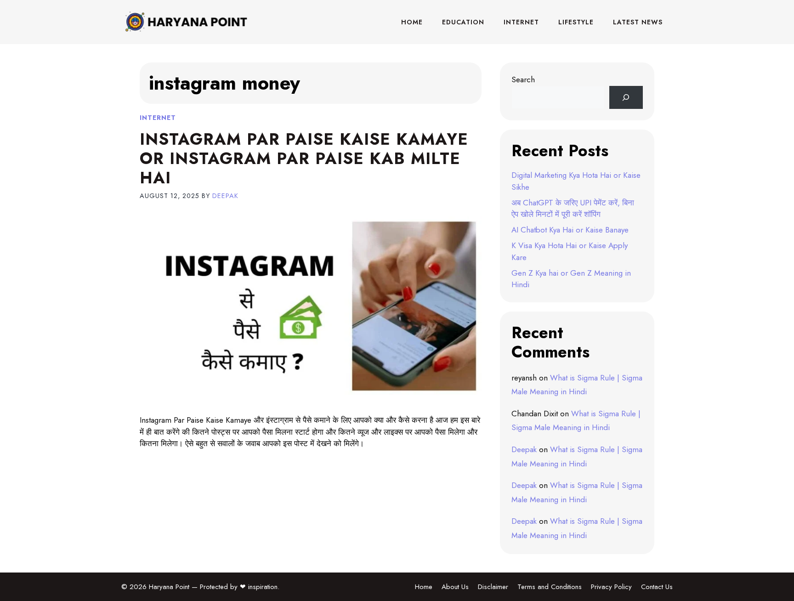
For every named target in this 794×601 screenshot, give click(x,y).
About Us (455, 587)
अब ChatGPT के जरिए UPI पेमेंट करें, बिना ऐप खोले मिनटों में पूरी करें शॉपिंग (572, 208)
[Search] (626, 97)
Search (523, 79)
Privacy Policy (611, 587)
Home (412, 22)
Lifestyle (576, 22)
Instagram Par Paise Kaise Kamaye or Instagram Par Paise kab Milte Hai (304, 158)
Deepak (524, 449)
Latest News (638, 22)
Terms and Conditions (549, 587)
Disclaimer (493, 587)
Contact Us (657, 587)
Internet (521, 22)
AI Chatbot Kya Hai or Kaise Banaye (570, 229)
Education (463, 22)
